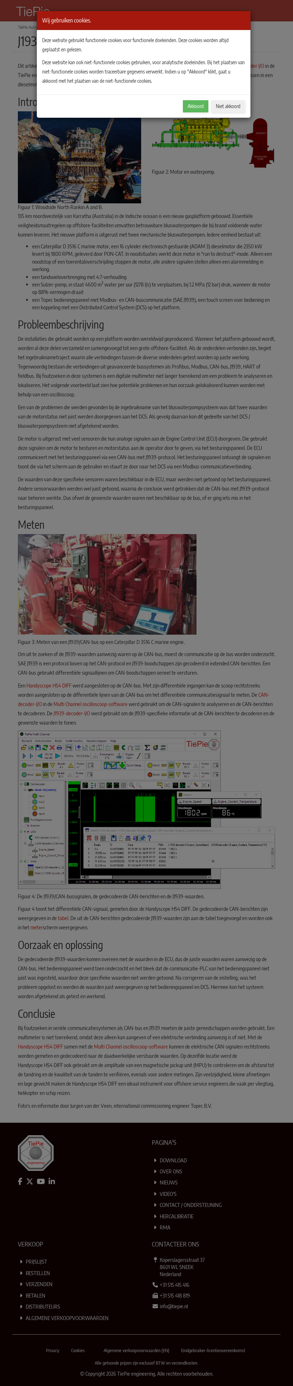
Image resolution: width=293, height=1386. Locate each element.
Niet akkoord (228, 106)
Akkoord (196, 106)
